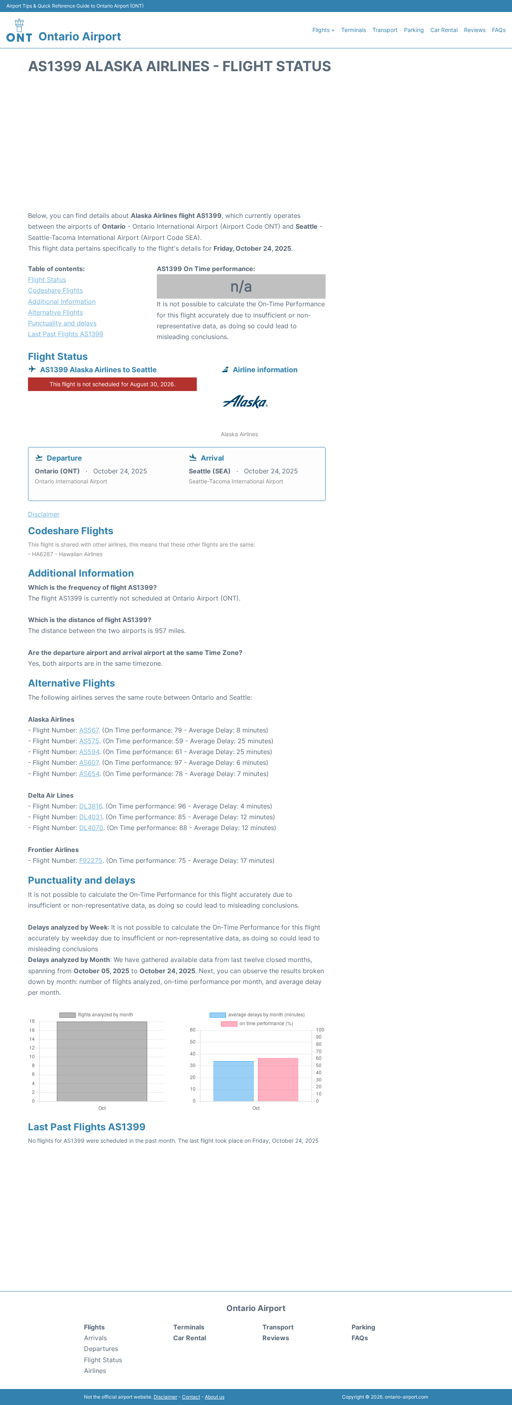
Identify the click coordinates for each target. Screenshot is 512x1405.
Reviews (475, 29)
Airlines (95, 1371)
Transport (385, 29)
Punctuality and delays (62, 323)
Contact (191, 1397)
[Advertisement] (256, 146)
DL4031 (90, 817)
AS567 (88, 730)
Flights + (323, 29)
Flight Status (47, 279)
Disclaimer (165, 1397)
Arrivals (95, 1338)
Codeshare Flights (55, 290)
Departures (101, 1349)
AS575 (89, 741)
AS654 (89, 774)
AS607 (88, 762)
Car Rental (444, 29)
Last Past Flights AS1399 (65, 334)
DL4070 (91, 828)
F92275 (90, 860)
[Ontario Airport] (19, 30)
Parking (414, 29)
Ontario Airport (79, 36)
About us (214, 1397)
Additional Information (62, 301)
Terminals (353, 29)
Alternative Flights (55, 312)
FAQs (499, 29)
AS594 (89, 752)
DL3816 (90, 806)
